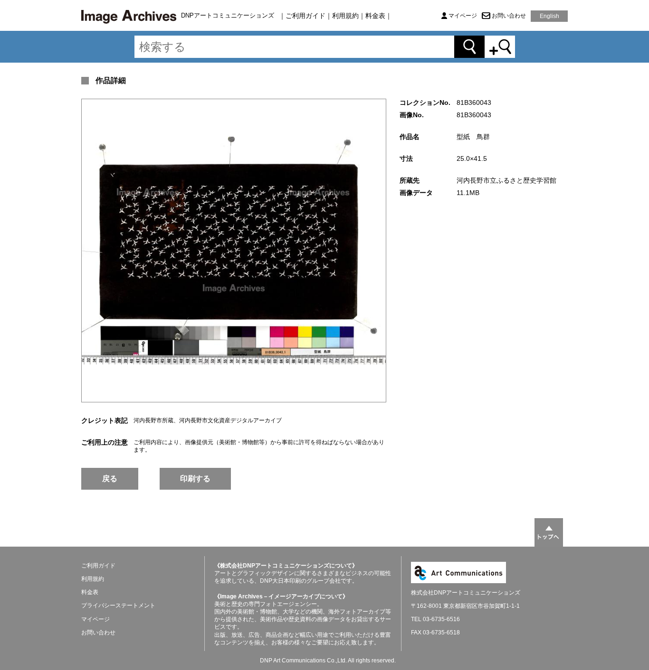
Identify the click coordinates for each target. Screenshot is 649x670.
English (549, 16)
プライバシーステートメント (118, 605)
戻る (109, 479)
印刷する (195, 479)
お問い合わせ (509, 15)
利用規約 (345, 15)
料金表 (375, 15)
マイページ (463, 15)
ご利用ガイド (305, 15)
